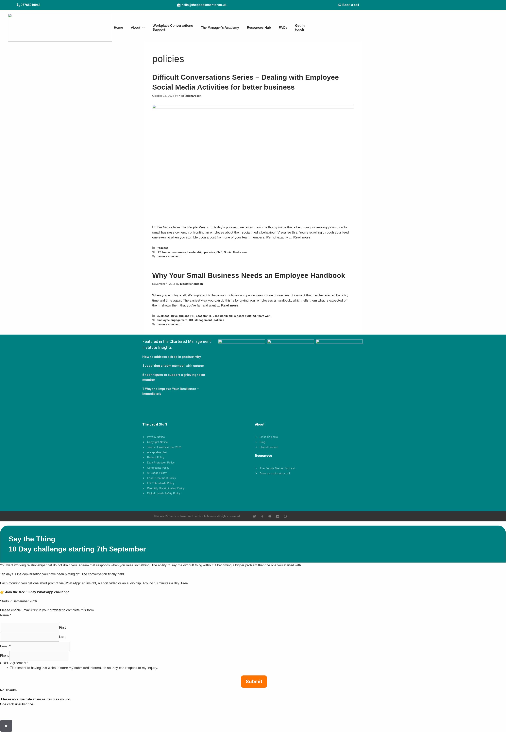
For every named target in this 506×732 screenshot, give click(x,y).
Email (5, 646)
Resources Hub (259, 27)
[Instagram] (285, 516)
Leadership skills (224, 315)
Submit (254, 681)
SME (219, 252)
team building (246, 315)
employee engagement (172, 320)
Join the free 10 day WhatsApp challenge (37, 592)
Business (163, 315)
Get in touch (300, 27)
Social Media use (235, 252)
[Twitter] (254, 516)
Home (118, 27)
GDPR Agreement (14, 663)
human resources (174, 252)
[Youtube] (269, 516)
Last (62, 637)
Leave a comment (168, 256)
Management (203, 320)
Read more (301, 237)
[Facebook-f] (262, 516)
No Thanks (8, 690)
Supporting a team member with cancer (173, 366)
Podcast (162, 247)
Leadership (195, 252)
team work (264, 315)
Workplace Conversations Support (173, 27)
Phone (4, 655)
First (62, 627)
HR (159, 252)
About (135, 27)
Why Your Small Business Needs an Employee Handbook (248, 275)
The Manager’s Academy (220, 27)
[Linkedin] (277, 516)
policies (209, 252)
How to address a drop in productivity (171, 357)
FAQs (283, 27)
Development (180, 315)
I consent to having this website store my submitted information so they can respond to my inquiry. (85, 668)
